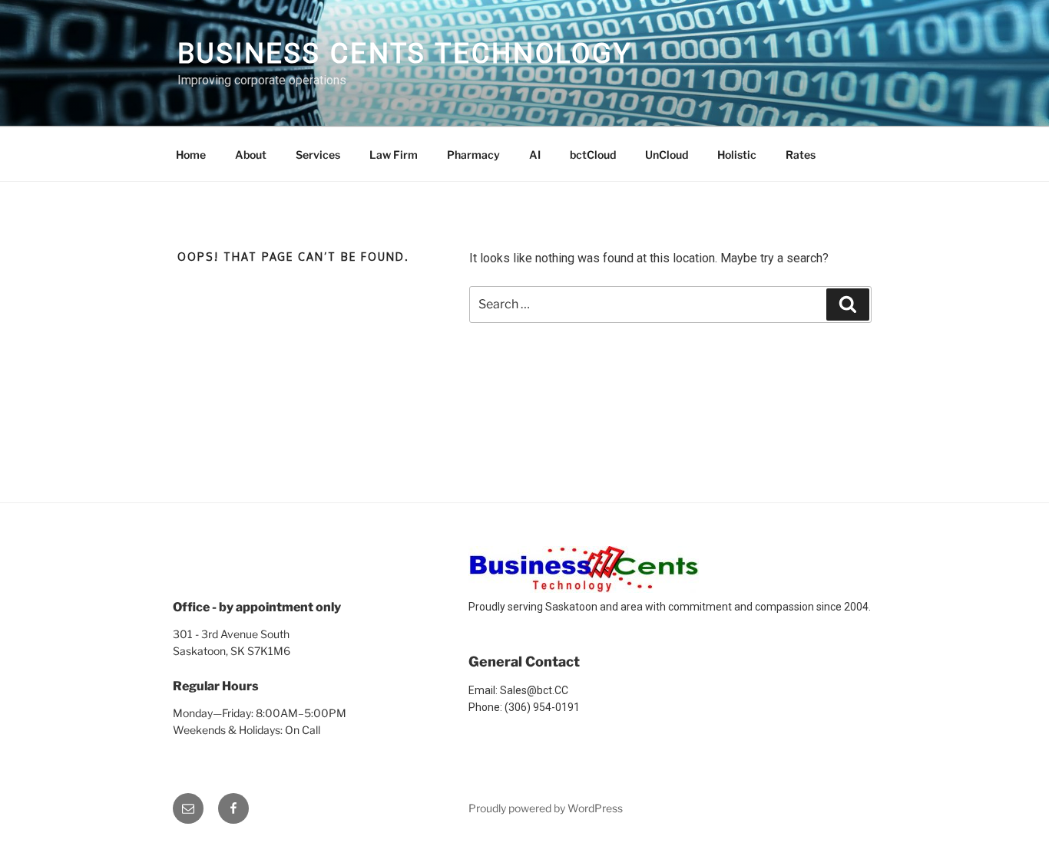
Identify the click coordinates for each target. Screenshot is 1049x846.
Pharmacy (473, 154)
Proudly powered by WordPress (545, 808)
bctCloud (593, 154)
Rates (801, 154)
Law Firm (393, 154)
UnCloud (666, 154)
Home (191, 154)
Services (318, 154)
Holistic (736, 154)
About (250, 154)
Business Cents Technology (404, 54)
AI (535, 154)
